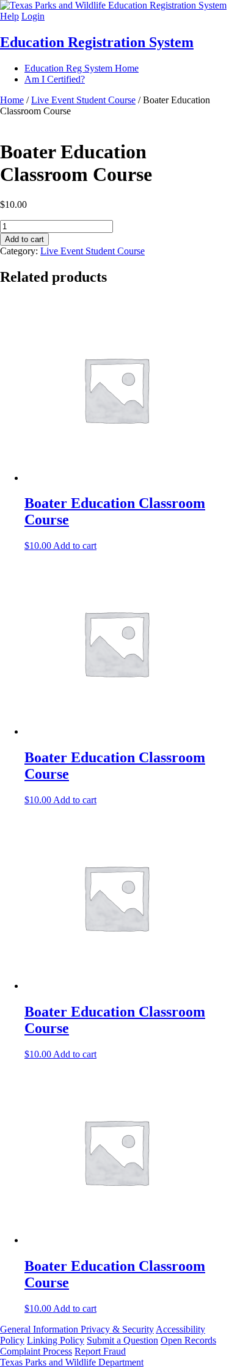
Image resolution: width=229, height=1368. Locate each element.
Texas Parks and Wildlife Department (72, 1362)
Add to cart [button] (74, 545)
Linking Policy (55, 1340)
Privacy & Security (117, 1329)
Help (9, 16)
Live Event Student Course (83, 100)
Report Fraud (100, 1351)
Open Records (188, 1340)
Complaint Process (36, 1351)
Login (33, 16)
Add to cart (24, 239)
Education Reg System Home (81, 68)
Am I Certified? (54, 79)
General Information (40, 1329)
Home (12, 100)
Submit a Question (122, 1340)
